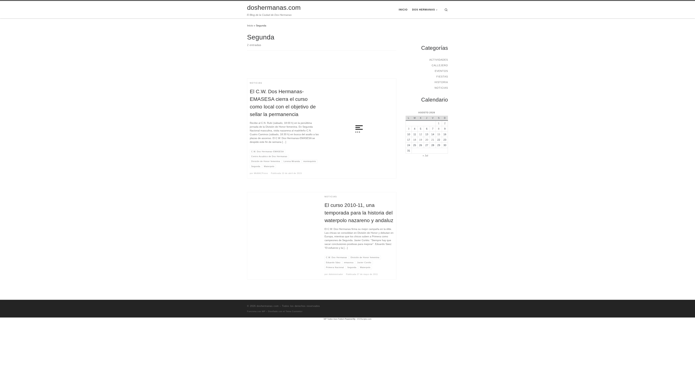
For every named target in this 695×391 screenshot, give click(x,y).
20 (426, 139)
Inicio (250, 25)
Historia (441, 82)
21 (432, 139)
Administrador (336, 274)
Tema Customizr (294, 311)
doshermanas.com (268, 306)
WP (263, 311)
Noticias (441, 87)
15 (438, 134)
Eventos (441, 71)
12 (420, 134)
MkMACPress (261, 173)
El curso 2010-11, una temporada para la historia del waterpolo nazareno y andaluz (359, 212)
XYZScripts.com (364, 319)
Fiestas (442, 76)
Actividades (438, 59)
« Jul (425, 155)
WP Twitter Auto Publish (334, 319)
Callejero (440, 65)
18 (414, 139)
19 (420, 139)
